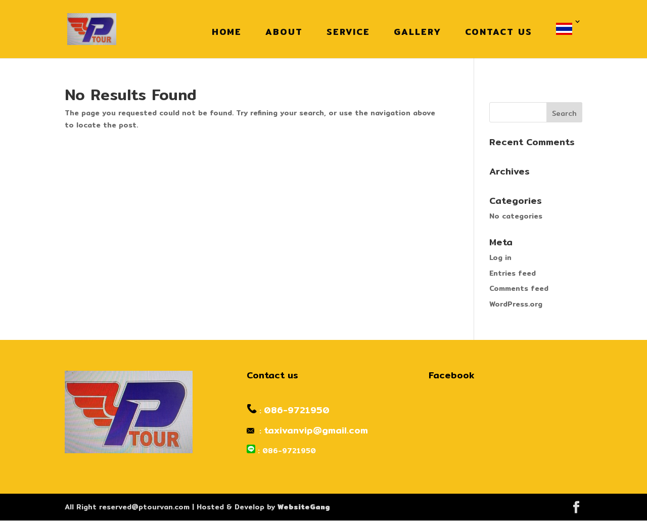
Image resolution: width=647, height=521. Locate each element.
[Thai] (566, 29)
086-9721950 (297, 410)
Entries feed (512, 273)
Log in (500, 257)
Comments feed (518, 288)
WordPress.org (515, 304)
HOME (227, 31)
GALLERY (417, 31)
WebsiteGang (304, 506)
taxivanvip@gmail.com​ (316, 430)
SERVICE (348, 31)
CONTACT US (498, 31)
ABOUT (284, 31)
